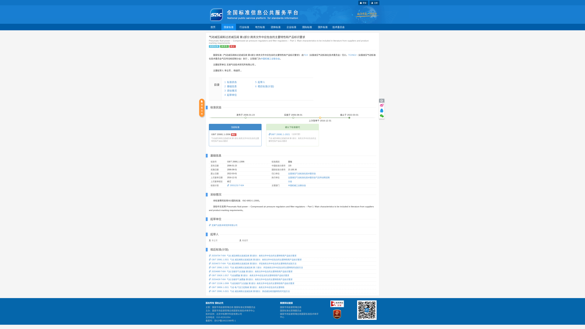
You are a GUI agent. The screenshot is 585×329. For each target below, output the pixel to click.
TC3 (306, 55)
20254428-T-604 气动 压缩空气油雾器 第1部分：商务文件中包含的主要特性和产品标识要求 (252, 279)
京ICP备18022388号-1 (225, 320)
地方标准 (260, 27)
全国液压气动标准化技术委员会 (302, 173)
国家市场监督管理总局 (290, 307)
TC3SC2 (352, 55)
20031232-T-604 (237, 185)
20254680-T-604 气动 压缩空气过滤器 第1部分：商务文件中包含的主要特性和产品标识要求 (252, 271)
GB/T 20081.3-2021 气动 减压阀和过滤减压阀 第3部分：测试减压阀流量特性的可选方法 (251, 291)
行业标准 (244, 27)
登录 (364, 3)
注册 (375, 3)
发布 (245, 115)
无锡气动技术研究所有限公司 (224, 225)
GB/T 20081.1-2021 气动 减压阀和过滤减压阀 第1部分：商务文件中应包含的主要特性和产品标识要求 (257, 259)
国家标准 (229, 27)
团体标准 (276, 27)
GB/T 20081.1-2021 (281, 134)
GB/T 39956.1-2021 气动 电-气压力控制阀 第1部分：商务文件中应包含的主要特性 (248, 287)
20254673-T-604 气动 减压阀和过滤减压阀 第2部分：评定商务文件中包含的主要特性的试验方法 (254, 263)
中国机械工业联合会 (270, 58)
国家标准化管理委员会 (290, 310)
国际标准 (307, 27)
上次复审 (320, 120)
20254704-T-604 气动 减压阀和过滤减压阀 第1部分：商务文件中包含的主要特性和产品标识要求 (254, 256)
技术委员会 (338, 27)
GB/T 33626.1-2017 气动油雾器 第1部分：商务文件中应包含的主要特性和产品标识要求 (250, 275)
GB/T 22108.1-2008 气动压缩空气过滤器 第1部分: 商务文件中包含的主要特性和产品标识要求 (253, 283)
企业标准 (291, 27)
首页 (213, 27)
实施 (293, 115)
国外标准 (323, 27)
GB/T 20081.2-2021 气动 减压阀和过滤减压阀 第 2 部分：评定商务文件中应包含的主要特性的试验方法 (257, 267)
